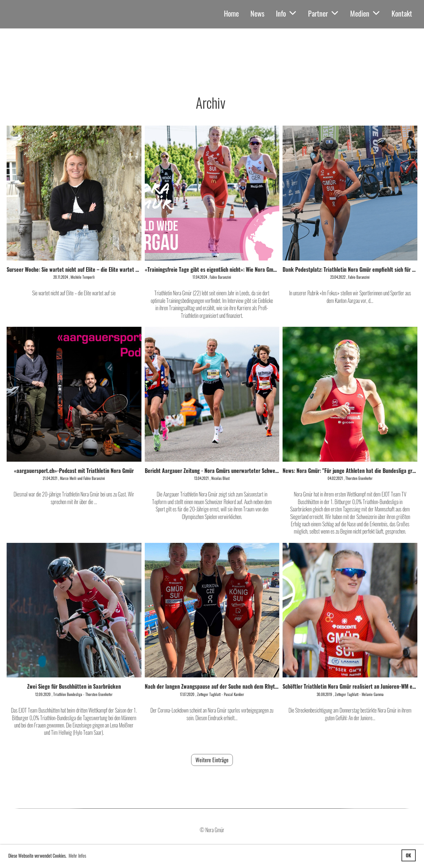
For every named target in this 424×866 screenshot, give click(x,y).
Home (231, 13)
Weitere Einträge (212, 760)
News (257, 13)
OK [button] (408, 855)
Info (281, 13)
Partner (318, 13)
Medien (359, 13)
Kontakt (402, 13)
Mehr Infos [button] (77, 855)
